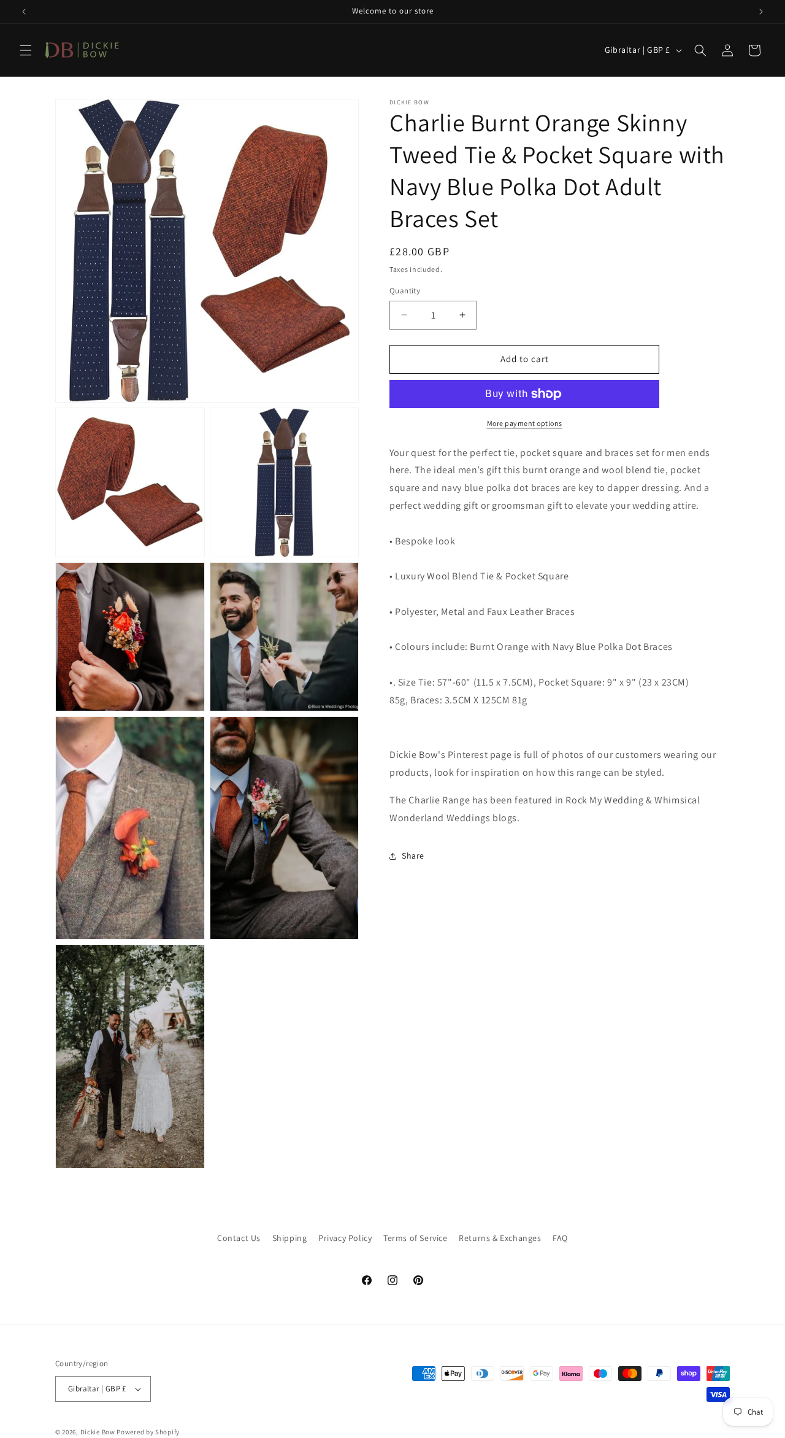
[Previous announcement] (23, 11)
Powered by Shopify (148, 1432)
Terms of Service (415, 1237)
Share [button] (413, 855)
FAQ (560, 1237)
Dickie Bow (97, 1432)
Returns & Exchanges (500, 1237)
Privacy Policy (345, 1237)
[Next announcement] (761, 11)
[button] (25, 50)
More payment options (524, 423)
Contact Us (239, 1237)
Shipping (289, 1237)
